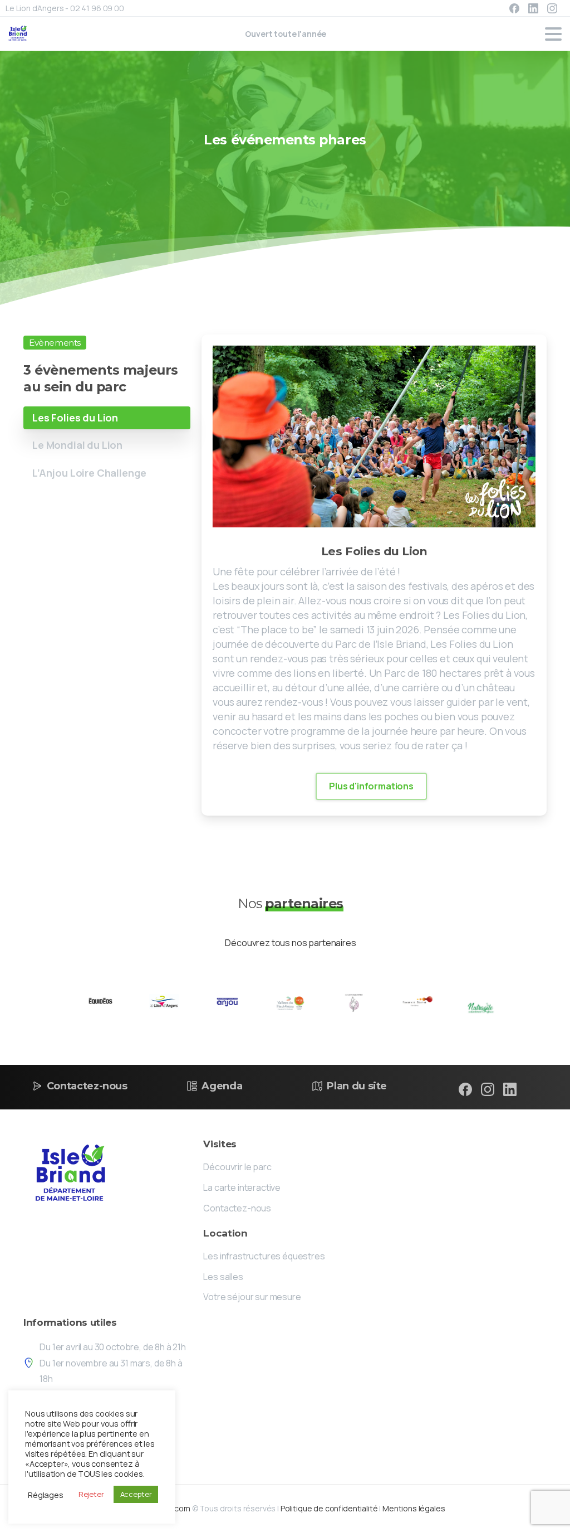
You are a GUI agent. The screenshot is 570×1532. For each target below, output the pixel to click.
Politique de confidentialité (329, 1508)
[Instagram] (552, 8)
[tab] (106, 417)
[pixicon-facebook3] (465, 1089)
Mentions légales (413, 1508)
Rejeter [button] (91, 1494)
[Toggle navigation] (553, 34)
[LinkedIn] (533, 8)
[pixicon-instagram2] (487, 1089)
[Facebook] (514, 8)
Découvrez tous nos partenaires (290, 943)
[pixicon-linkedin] (510, 1089)
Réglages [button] (45, 1495)
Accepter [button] (136, 1494)
